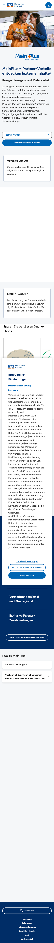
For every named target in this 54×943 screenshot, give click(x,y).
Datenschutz (27, 923)
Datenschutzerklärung (19, 385)
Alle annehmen (27, 575)
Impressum (27, 919)
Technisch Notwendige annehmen (27, 567)
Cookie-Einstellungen (27, 561)
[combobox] (27, 134)
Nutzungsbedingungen (27, 927)
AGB (27, 935)
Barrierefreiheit (27, 939)
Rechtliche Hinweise (27, 931)
